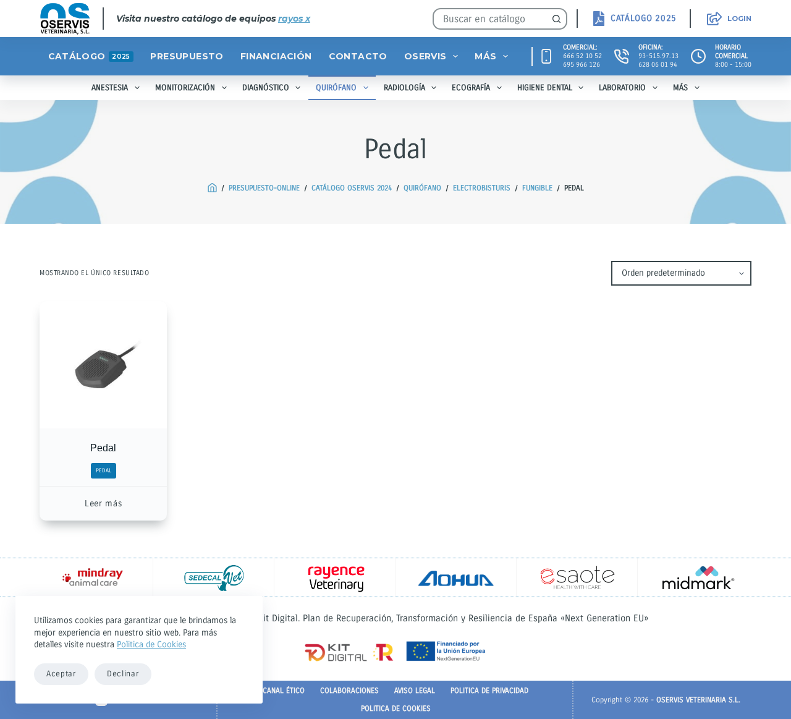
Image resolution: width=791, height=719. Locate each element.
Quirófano (336, 88)
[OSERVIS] (212, 188)
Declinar (123, 674)
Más (485, 56)
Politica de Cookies (151, 644)
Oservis (425, 56)
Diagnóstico (265, 88)
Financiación (276, 56)
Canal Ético (284, 690)
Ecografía (471, 88)
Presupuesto (186, 56)
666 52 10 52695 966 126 (582, 60)
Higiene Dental (544, 88)
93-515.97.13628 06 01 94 (658, 60)
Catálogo (89, 56)
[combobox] (490, 19)
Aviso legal (414, 690)
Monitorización (185, 88)
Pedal (103, 448)
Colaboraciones (349, 690)
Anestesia (109, 88)
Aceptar (61, 674)
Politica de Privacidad (489, 690)
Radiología (404, 88)
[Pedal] (103, 364)
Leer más (103, 503)
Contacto (358, 56)
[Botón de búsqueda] (556, 18)
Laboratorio (622, 88)
